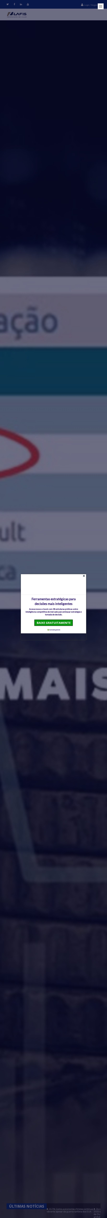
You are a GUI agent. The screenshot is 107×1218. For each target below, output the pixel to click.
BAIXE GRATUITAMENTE (54, 623)
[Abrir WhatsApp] (6, 1211)
